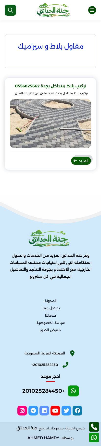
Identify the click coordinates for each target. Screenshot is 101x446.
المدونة (51, 301)
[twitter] (66, 410)
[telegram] (33, 410)
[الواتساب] (94, 437)
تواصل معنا (50, 308)
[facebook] (77, 410)
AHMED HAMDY (43, 438)
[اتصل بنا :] (94, 426)
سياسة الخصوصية (51, 323)
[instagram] (22, 410)
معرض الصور (50, 330)
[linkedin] (44, 410)
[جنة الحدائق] (55, 10)
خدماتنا (50, 315)
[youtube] (55, 410)
